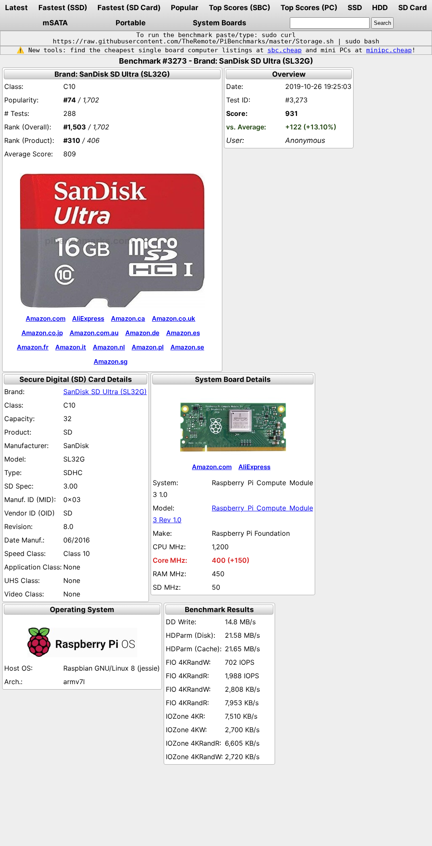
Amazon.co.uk (173, 318)
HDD (380, 7)
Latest (16, 7)
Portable (131, 23)
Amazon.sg (110, 361)
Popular (184, 7)
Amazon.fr (33, 347)
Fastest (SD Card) (129, 7)
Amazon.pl (148, 347)
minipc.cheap (389, 50)
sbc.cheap (284, 50)
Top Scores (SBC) (239, 7)
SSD (355, 7)
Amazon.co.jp (42, 333)
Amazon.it (70, 347)
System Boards (219, 23)
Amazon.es (183, 333)
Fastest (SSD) (62, 7)
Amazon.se (187, 347)
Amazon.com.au (94, 333)
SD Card (412, 7)
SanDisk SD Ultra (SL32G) (105, 391)
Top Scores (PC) (309, 7)
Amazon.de (142, 333)
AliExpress (88, 318)
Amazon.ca (128, 318)
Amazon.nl (109, 347)
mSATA (55, 23)
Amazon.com (45, 318)
